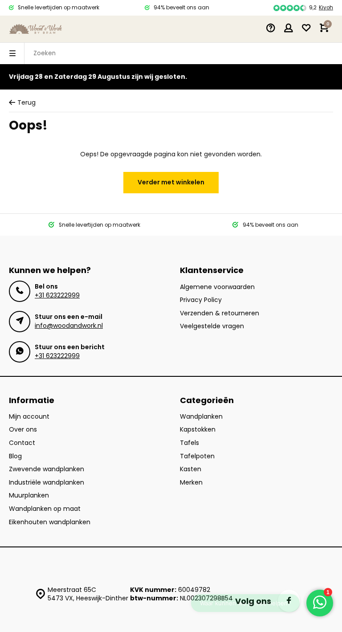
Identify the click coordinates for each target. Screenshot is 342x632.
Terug (26, 102)
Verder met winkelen (171, 182)
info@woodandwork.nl (69, 325)
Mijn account (29, 416)
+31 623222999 (57, 295)
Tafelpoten (197, 456)
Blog (15, 456)
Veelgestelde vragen (212, 326)
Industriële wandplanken (46, 482)
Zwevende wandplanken (46, 469)
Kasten (190, 469)
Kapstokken (198, 429)
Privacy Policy (201, 300)
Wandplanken (201, 416)
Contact (22, 443)
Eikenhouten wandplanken (49, 522)
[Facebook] (289, 601)
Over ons (23, 429)
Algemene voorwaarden (217, 287)
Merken (191, 482)
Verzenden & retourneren (219, 313)
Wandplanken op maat (45, 509)
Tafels (189, 443)
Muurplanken (29, 495)
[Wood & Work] (35, 29)
